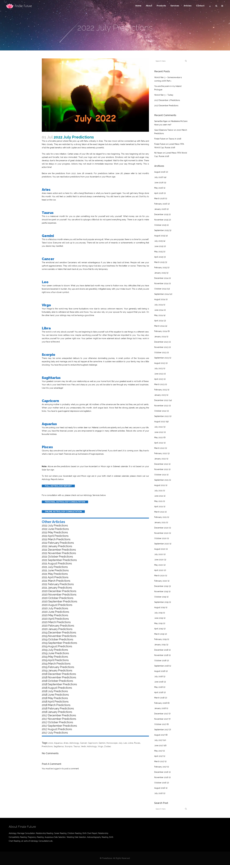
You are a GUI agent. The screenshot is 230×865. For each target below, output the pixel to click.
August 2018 (159, 671)
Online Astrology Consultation (63, 511)
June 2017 (158, 745)
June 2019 (158, 618)
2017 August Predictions (57, 729)
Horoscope (112, 743)
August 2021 (159, 485)
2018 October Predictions (57, 680)
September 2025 (161, 230)
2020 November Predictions (59, 594)
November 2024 (161, 283)
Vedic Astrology (89, 746)
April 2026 (158, 193)
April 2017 (158, 756)
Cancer (83, 743)
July (120, 743)
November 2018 (161, 655)
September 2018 (161, 666)
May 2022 (158, 437)
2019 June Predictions (55, 653)
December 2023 (161, 342)
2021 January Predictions (57, 587)
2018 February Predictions (58, 708)
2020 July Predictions (55, 608)
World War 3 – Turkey (163, 95)
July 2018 (158, 676)
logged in (57, 769)
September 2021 (161, 480)
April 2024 (158, 321)
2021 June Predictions (55, 570)
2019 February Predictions (58, 667)
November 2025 (161, 220)
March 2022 (159, 448)
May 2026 (158, 188)
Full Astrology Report (58, 486)
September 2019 (161, 602)
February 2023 (160, 390)
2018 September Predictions (59, 684)
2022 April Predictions (55, 535)
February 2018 (160, 703)
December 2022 (161, 400)
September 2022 (161, 416)
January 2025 (160, 273)
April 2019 (158, 629)
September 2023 (161, 358)
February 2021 (160, 517)
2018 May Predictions (55, 698)
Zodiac (107, 746)
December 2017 (161, 714)
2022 (50, 743)
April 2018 (158, 692)
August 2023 (159, 363)
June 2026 (158, 182)
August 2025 (159, 236)
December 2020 (161, 528)
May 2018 (158, 687)
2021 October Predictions (57, 556)
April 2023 (158, 379)
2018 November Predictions (59, 677)
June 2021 (158, 496)
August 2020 (159, 549)
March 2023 (159, 384)
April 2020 (158, 570)
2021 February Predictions (58, 584)
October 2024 (160, 289)
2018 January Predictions (57, 712)
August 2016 (159, 788)
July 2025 (158, 241)
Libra (130, 743)
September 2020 (161, 544)
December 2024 (161, 278)
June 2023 (158, 374)
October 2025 (160, 225)
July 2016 (158, 793)
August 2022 (159, 421)
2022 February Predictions (58, 542)
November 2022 (161, 406)
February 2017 (160, 767)
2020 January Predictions (57, 629)
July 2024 (158, 305)
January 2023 (160, 395)
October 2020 (160, 538)
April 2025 (158, 257)
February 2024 (160, 331)
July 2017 (158, 740)
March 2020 (159, 575)
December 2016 (161, 772)
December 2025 (161, 214)
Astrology (74, 743)
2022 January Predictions (57, 546)
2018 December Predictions (59, 674)
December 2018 (161, 650)
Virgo (100, 746)
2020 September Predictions (59, 601)
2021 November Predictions (59, 553)
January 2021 (160, 522)
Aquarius (58, 743)
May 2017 (158, 751)
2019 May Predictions (55, 656)
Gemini (102, 743)
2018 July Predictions (55, 691)
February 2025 (160, 267)
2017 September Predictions (59, 725)
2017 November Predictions (59, 718)
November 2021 (161, 469)
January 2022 (160, 459)
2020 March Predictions (56, 622)
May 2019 (158, 623)
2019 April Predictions (55, 660)
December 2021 (161, 464)
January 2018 (160, 708)
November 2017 (161, 719)
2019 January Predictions (57, 670)
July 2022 (158, 427)
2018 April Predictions (55, 701)
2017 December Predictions (59, 715)
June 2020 (158, 560)
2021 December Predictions (59, 549)
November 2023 (161, 347)
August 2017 (159, 735)
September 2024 (161, 294)
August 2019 (159, 607)
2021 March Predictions (56, 580)
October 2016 (160, 783)
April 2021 (158, 506)
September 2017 (161, 730)
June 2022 (158, 432)
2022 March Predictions (56, 539)
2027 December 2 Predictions (167, 100)
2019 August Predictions (57, 646)
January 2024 (160, 337)
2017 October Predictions (57, 722)
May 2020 (158, 565)
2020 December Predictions (59, 591)
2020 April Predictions (55, 618)
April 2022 (158, 443)
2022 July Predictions (55, 525)
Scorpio (69, 746)
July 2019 (158, 613)
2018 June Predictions (55, 694)
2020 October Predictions (57, 598)
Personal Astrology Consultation (65, 502)
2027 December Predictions (166, 105)
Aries (66, 743)
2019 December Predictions (59, 632)
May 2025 (158, 252)
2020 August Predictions (57, 604)
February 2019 (160, 639)
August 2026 (159, 172)
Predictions (47, 746)
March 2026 (159, 198)
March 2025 (159, 262)
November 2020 (161, 533)
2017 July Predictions (55, 732)
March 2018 (159, 698)
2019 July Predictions (55, 649)
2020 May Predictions (55, 615)
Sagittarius (59, 746)
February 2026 (160, 204)
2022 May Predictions (55, 532)
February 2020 (160, 581)
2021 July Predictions (55, 567)
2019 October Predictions (57, 639)
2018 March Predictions (56, 705)
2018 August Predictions (57, 687)
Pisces (137, 743)
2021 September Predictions (59, 560)
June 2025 (158, 246)
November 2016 (161, 777)
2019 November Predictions (59, 636)
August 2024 (159, 299)
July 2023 (158, 368)
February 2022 (160, 453)
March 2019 (159, 634)
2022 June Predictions (55, 529)
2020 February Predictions (58, 625)
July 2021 (158, 491)
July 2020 (158, 554)
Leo (125, 743)
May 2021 (158, 501)
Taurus (76, 746)
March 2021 (159, 512)
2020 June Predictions (55, 611)
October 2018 (160, 660)
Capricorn (93, 743)
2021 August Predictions (57, 563)
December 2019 (161, 586)
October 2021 (160, 475)
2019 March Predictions (56, 663)
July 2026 (158, 177)
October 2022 (160, 411)
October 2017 (160, 724)
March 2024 (159, 326)
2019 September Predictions (59, 642)
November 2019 (161, 591)
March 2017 (159, 761)
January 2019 (160, 645)
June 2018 (158, 682)
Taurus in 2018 (175, 139)
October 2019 (160, 597)
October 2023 (160, 352)
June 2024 (158, 310)
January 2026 (160, 209)
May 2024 (158, 315)
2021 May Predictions (55, 573)
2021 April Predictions (55, 577)
